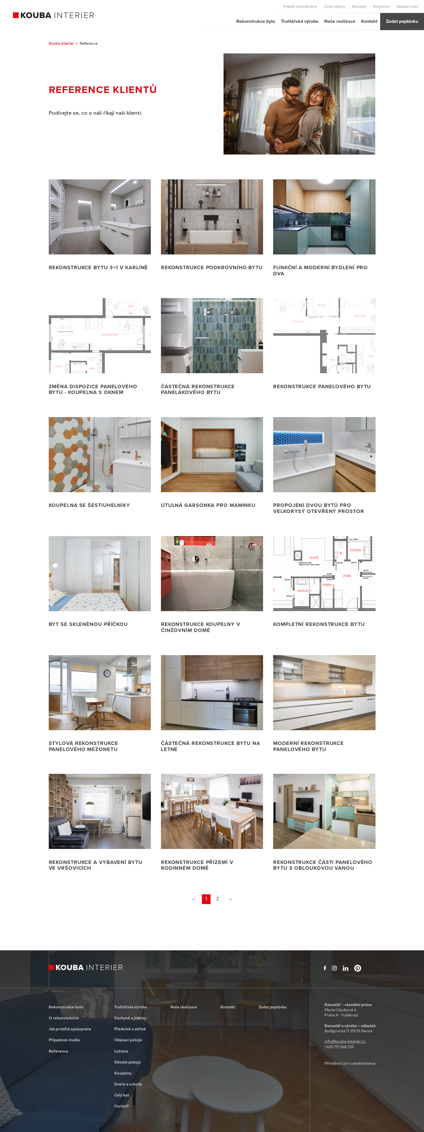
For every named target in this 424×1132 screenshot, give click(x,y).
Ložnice (121, 1051)
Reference (381, 6)
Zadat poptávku (402, 21)
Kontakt (369, 21)
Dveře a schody (128, 1084)
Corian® (121, 1106)
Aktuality (359, 6)
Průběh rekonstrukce (300, 6)
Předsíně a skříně (130, 1029)
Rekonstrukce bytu (255, 21)
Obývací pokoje (128, 1040)
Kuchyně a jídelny (130, 1018)
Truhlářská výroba (299, 21)
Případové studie (64, 1040)
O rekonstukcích (64, 1018)
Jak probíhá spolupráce (70, 1029)
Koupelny (123, 1073)
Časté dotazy (334, 6)
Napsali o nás (407, 6)
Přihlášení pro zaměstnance (350, 1064)
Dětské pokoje (127, 1062)
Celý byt (121, 1095)
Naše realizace (339, 21)
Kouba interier (61, 44)
